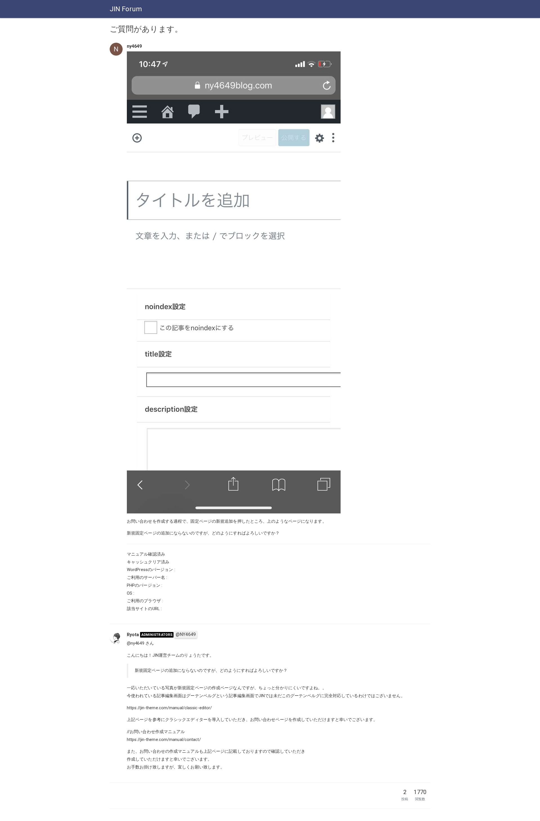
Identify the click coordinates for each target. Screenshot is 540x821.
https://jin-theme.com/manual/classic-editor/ (169, 707)
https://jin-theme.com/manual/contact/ (164, 739)
